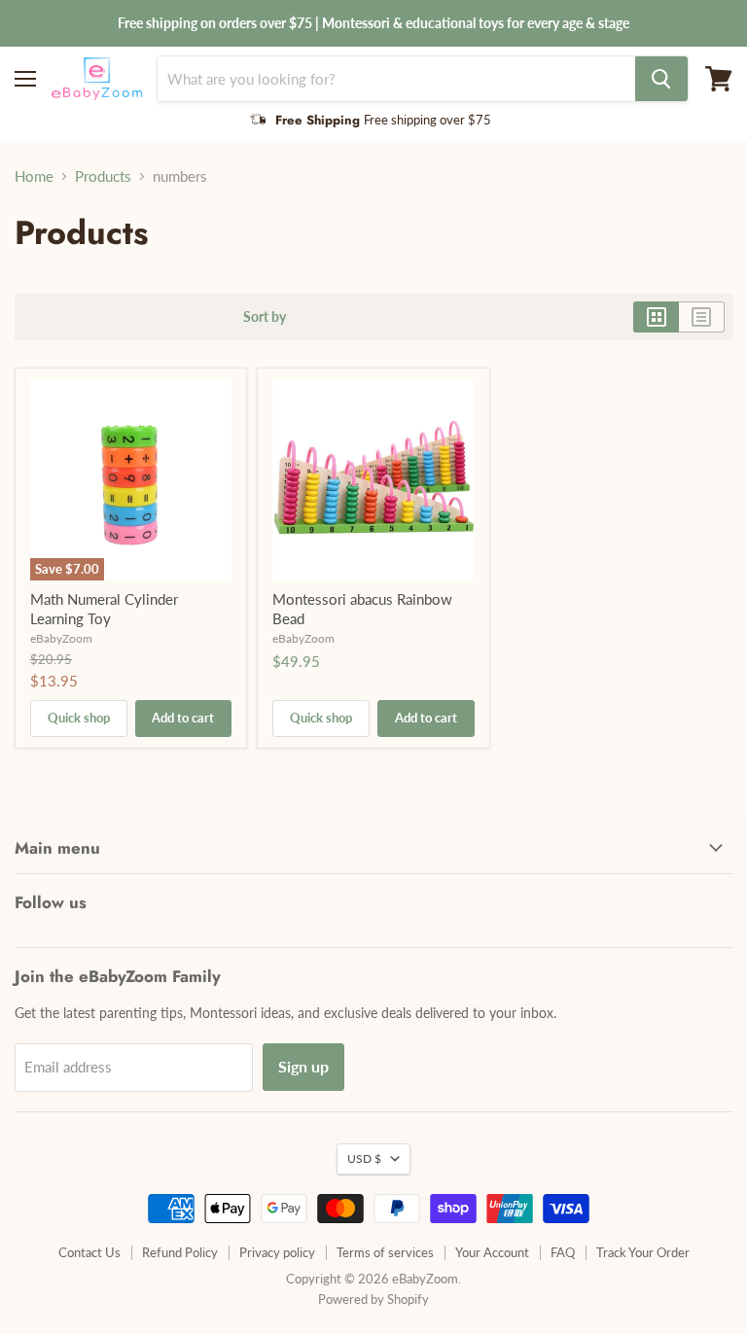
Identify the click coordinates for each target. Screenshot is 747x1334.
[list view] (702, 317)
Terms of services (385, 1252)
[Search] (661, 78)
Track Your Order (643, 1252)
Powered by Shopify (373, 1299)
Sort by (264, 317)
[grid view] (656, 317)
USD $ (364, 1158)
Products (103, 176)
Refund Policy (180, 1252)
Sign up (303, 1066)
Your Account (492, 1252)
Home (34, 176)
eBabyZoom (61, 638)
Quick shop (79, 717)
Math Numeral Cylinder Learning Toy (104, 608)
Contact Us (89, 1252)
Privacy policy (277, 1252)
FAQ (563, 1252)
